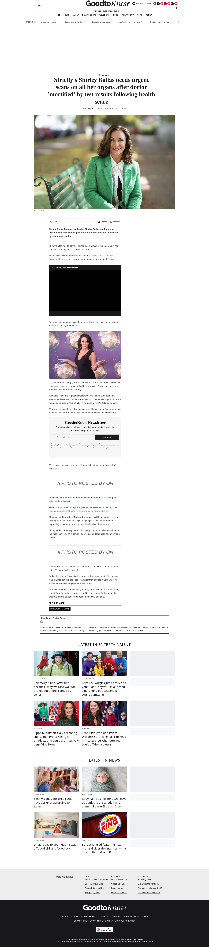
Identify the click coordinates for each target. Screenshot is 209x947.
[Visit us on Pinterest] (165, 3)
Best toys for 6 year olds (159, 22)
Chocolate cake (118, 884)
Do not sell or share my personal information (112, 921)
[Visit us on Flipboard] (168, 3)
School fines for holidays (74, 22)
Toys (139, 15)
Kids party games (92, 893)
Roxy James (90, 108)
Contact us (104, 917)
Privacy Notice (56, 446)
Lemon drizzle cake (119, 880)
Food (115, 15)
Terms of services (80, 444)
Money (149, 15)
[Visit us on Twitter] (158, 3)
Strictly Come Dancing (59, 609)
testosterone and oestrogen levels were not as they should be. (79, 511)
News (66, 15)
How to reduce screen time (96, 880)
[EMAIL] (42, 621)
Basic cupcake (117, 888)
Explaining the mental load (149, 884)
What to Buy (128, 15)
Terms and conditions (121, 917)
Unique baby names (48, 22)
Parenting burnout (145, 880)
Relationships (89, 15)
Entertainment (104, 75)
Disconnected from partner (149, 893)
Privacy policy (141, 917)
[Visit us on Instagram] (161, 3)
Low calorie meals (119, 893)
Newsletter (116, 222)
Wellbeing (104, 15)
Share (55, 222)
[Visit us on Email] (172, 3)
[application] (85, 290)
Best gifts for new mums (101, 22)
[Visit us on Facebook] (154, 3)
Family (75, 15)
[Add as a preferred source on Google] (104, 929)
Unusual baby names (94, 884)
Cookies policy (81, 921)
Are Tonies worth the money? (130, 22)
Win (179, 22)
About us (65, 917)
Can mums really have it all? (150, 888)
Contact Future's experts (84, 917)
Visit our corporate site (135, 939)
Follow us (104, 222)
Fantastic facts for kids (94, 888)
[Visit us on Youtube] (175, 3)
